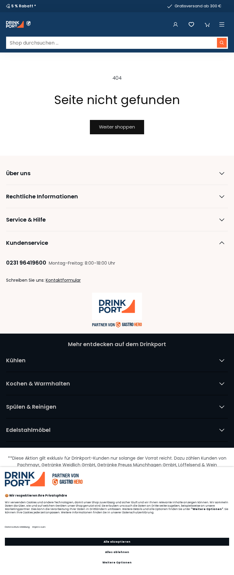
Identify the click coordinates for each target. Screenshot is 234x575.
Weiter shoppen (117, 127)
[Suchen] (222, 43)
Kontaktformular (63, 280)
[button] (207, 24)
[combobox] (117, 43)
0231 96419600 (26, 262)
